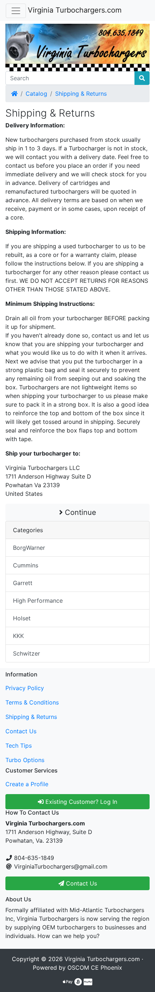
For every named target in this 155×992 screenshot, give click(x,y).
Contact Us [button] (80, 883)
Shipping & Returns (81, 93)
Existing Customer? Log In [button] (80, 801)
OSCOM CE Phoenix (94, 967)
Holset (22, 618)
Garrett (22, 582)
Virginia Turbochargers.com (74, 10)
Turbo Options (24, 760)
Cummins (25, 565)
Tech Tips (18, 745)
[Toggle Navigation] (16, 11)
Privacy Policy (24, 688)
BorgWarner (29, 547)
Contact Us (20, 731)
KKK (18, 635)
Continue (79, 512)
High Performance (38, 600)
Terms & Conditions (32, 702)
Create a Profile (26, 784)
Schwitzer (26, 653)
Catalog (36, 93)
